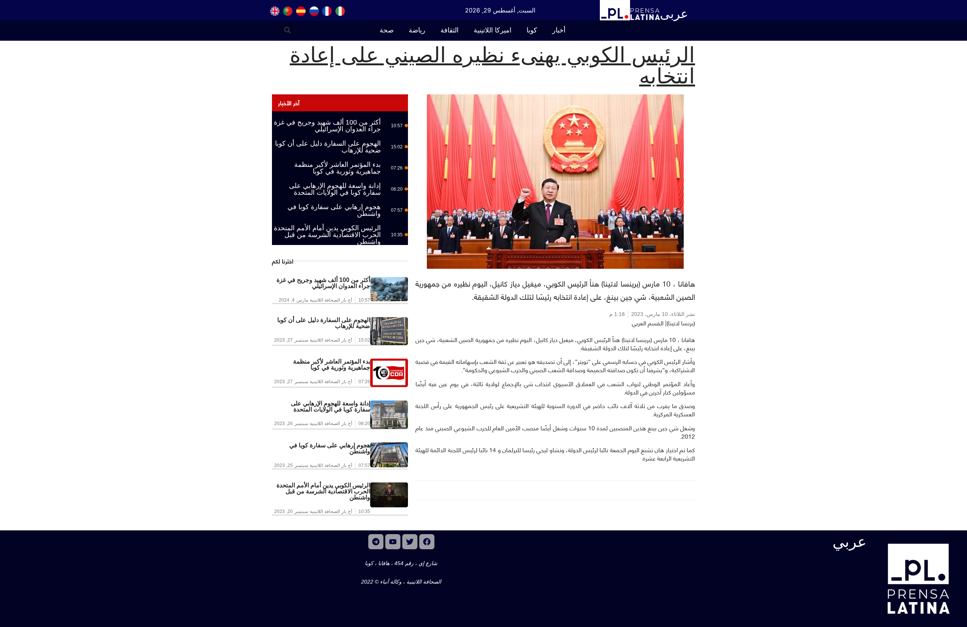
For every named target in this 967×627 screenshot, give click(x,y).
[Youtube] (392, 541)
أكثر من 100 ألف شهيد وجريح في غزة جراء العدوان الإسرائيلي (327, 126)
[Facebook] (426, 541)
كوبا (532, 30)
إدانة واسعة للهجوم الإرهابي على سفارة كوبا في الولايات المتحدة (335, 189)
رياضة (417, 30)
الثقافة (449, 30)
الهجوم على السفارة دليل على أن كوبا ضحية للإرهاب (328, 147)
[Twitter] (409, 541)
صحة (387, 30)
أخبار (558, 30)
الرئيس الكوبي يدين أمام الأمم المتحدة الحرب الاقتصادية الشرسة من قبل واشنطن (327, 234)
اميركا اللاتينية (492, 30)
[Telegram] (375, 541)
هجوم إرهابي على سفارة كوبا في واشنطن (334, 210)
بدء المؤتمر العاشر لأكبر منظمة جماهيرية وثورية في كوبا (337, 168)
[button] (287, 30)
